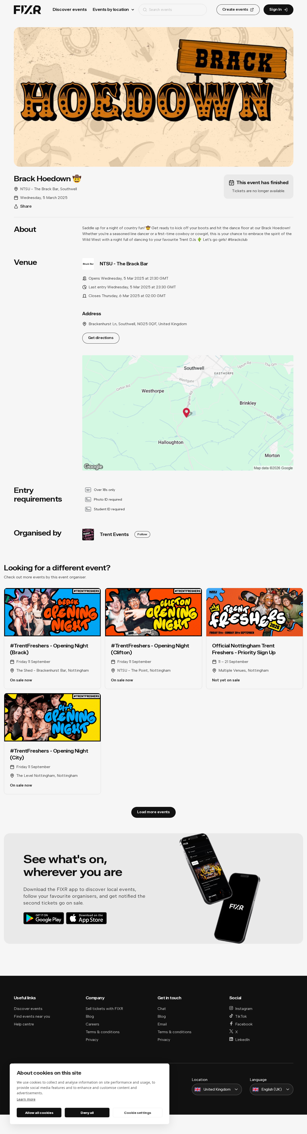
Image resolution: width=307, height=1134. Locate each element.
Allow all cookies (39, 1113)
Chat (162, 1008)
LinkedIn (242, 1039)
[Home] (27, 10)
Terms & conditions (103, 1032)
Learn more (26, 1099)
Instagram (243, 1008)
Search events (160, 9)
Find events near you (32, 1016)
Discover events (70, 9)
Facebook (244, 1024)
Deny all (87, 1113)
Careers (92, 1024)
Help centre (24, 1024)
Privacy (92, 1039)
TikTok (241, 1016)
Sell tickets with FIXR (104, 1008)
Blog (90, 1016)
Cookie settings (137, 1113)
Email (162, 1024)
